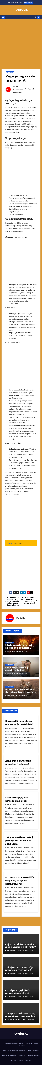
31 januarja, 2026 (14, 805)
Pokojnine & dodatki (18, 1050)
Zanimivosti (10, 72)
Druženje (13, 1055)
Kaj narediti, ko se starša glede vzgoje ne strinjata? (20, 945)
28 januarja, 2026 (14, 848)
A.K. (17, 86)
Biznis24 (14, 1060)
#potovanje (17, 92)
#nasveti (31, 89)
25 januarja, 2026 (14, 888)
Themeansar (21, 1046)
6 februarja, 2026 (14, 728)
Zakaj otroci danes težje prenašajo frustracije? (19, 968)
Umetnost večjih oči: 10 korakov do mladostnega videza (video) (28, 600)
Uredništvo (23, 651)
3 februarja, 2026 (14, 768)
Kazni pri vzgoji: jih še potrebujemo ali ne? (17, 991)
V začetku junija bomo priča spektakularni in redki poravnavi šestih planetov (13, 601)
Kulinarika (36, 1050)
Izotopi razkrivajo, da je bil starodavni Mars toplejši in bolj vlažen (20, 692)
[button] (35, 17)
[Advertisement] (21, 41)
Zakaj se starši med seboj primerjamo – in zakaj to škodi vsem (19, 840)
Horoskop (30, 1055)
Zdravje (29, 1050)
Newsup (33, 1043)
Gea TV (20, 1060)
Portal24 (37, 1055)
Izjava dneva (7, 1050)
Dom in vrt (5, 1055)
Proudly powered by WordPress (14, 1043)
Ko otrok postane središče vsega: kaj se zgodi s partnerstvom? (19, 880)
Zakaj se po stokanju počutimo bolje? (17, 668)
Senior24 (20, 10)
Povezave (28, 1060)
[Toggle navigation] (19, 17)
